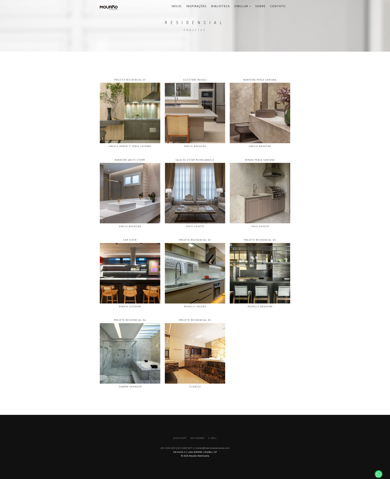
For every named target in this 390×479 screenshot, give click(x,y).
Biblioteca (220, 6)
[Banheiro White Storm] (130, 192)
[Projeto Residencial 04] (130, 353)
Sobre (260, 6)
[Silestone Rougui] (195, 112)
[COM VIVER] (130, 272)
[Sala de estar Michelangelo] (195, 192)
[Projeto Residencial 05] (195, 353)
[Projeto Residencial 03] (260, 272)
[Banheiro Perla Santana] (260, 112)
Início (177, 6)
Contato (278, 6)
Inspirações (196, 6)
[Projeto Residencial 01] (130, 112)
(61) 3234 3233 (168, 448)
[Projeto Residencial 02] (195, 272)
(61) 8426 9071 (185, 448)
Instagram (197, 438)
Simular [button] (241, 6)
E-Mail (212, 438)
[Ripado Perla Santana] (260, 192)
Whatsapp (179, 438)
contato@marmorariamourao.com (212, 448)
